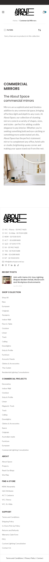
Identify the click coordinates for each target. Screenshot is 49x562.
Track (4, 337)
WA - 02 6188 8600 (12, 254)
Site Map (5, 475)
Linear (4, 333)
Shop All (5, 297)
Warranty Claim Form (10, 535)
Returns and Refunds (10, 530)
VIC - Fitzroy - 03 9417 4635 (15, 229)
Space (4, 428)
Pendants (6, 315)
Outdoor (5, 328)
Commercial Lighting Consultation (15, 450)
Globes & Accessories (10, 363)
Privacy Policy (30, 558)
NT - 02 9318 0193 (11, 258)
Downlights (6, 346)
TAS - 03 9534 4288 (12, 251)
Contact (40, 558)
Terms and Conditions (10, 517)
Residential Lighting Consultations (15, 372)
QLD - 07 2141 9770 (12, 244)
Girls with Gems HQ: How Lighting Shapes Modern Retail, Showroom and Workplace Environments (28, 279)
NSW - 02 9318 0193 (12, 237)
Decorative (6, 384)
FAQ (4, 539)
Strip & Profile (7, 350)
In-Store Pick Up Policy (11, 526)
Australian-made (8, 437)
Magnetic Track (8, 406)
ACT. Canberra (8, 495)
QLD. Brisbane (7, 491)
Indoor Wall (6, 319)
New (4, 302)
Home (15, 20)
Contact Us (6, 548)
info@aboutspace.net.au (14, 261)
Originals (5, 311)
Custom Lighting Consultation (14, 543)
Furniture (5, 355)
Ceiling (4, 341)
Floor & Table (7, 324)
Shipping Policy (8, 521)
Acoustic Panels (8, 359)
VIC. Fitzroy (6, 500)
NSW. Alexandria (8, 486)
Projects (5, 466)
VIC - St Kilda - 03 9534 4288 (15, 233)
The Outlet (6, 368)
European (6, 306)
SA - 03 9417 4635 (11, 247)
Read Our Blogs (8, 470)
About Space (7, 462)
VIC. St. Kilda (7, 504)
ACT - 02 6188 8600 (12, 240)
